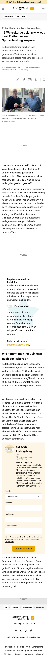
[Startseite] (6, 607)
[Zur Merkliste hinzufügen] (43, 79)
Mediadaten (10, 650)
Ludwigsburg (9, 17)
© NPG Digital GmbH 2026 (23, 623)
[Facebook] (31, 631)
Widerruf (39, 654)
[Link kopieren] (17, 79)
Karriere (20, 647)
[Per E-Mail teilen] (29, 79)
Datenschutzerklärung (18, 344)
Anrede (8, 491)
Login (43, 9)
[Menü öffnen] (3, 9)
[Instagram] (16, 631)
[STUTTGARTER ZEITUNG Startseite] (23, 8)
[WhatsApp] (21, 631)
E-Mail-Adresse (11, 526)
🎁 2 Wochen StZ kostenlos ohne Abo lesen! (23, 2)
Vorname (8, 503)
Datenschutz (37, 647)
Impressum (29, 654)
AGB (28, 647)
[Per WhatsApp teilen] (35, 79)
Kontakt (18, 654)
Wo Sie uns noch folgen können (26, 637)
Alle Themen (21, 17)
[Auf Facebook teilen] (23, 79)
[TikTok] (26, 631)
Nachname (9, 514)
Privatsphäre (9, 647)
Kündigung (8, 654)
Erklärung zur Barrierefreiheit (29, 650)
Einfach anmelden (23, 548)
